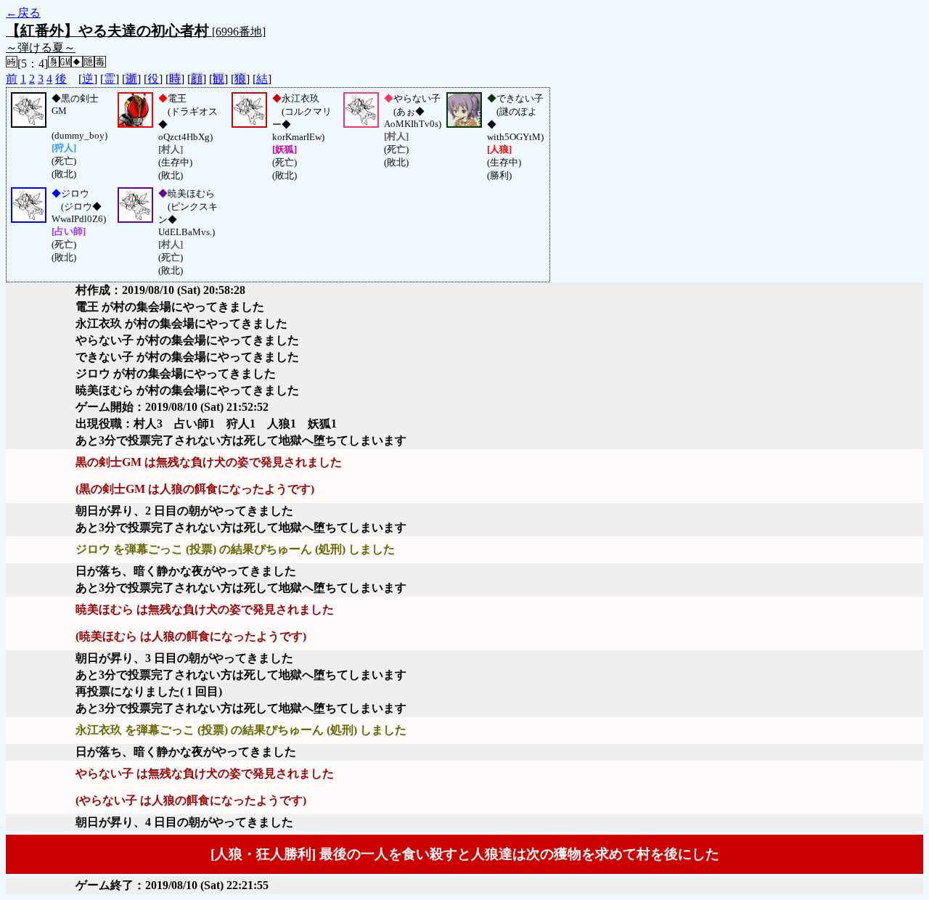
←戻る (23, 13)
